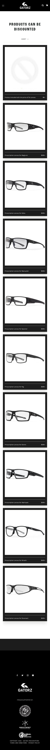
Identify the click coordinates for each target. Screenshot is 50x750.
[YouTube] (33, 675)
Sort (24, 39)
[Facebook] (17, 675)
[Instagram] (27, 675)
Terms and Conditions (18, 743)
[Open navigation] (3, 5)
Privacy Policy (34, 743)
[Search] (43, 5)
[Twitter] (22, 675)
